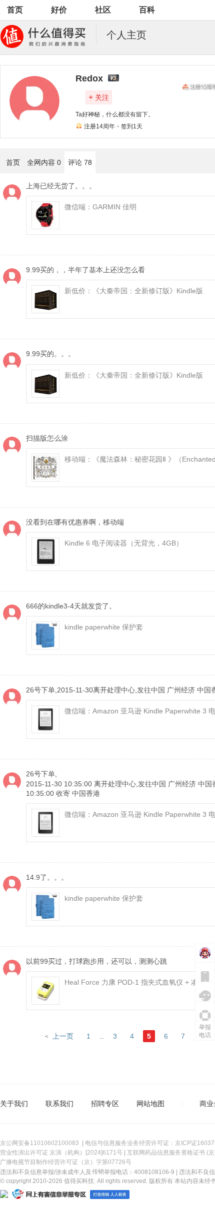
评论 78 (80, 162)
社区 (103, 9)
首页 (15, 9)
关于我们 (14, 1104)
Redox (89, 78)
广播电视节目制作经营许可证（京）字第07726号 (66, 1162)
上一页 (63, 1036)
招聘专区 (105, 1104)
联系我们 (60, 1104)
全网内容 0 (44, 162)
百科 (147, 9)
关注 (98, 97)
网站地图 (150, 1104)
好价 (59, 9)
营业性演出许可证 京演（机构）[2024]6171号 (61, 1152)
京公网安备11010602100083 (39, 1143)
